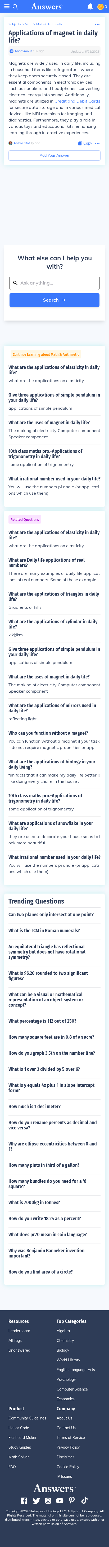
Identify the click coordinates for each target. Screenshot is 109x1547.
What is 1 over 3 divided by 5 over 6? (44, 1069)
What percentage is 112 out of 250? (42, 1021)
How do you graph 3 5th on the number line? (51, 1053)
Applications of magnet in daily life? (53, 36)
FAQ (12, 1466)
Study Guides (19, 1447)
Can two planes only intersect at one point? (51, 914)
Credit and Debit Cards (77, 101)
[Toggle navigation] (7, 6)
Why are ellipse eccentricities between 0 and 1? (52, 1146)
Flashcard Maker (22, 1437)
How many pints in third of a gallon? (43, 1165)
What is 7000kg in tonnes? (34, 1202)
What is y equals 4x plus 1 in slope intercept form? (51, 1087)
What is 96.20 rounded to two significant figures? (48, 975)
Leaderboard (19, 1330)
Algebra (63, 1330)
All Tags (15, 1340)
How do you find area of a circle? (40, 1272)
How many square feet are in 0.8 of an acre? (51, 1037)
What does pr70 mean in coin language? (47, 1234)
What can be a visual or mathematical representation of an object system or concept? (45, 1000)
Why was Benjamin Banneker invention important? (46, 1253)
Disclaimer (65, 1457)
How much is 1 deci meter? (34, 1106)
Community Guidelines (27, 1418)
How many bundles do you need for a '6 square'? (47, 1183)
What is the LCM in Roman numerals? (44, 931)
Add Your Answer (55, 155)
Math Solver (18, 1457)
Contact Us (66, 1428)
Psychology (66, 1379)
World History (68, 1360)
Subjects (14, 24)
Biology (63, 1350)
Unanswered (19, 1350)
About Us (64, 1418)
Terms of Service (71, 1437)
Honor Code (18, 1428)
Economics (66, 1399)
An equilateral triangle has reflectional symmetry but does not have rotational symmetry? (46, 952)
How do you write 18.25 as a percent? (44, 1218)
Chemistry (65, 1340)
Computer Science (72, 1389)
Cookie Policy (68, 1466)
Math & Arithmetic (49, 24)
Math (28, 24)
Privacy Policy (68, 1447)
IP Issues (64, 1476)
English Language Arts (76, 1369)
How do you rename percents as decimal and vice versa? (52, 1125)
